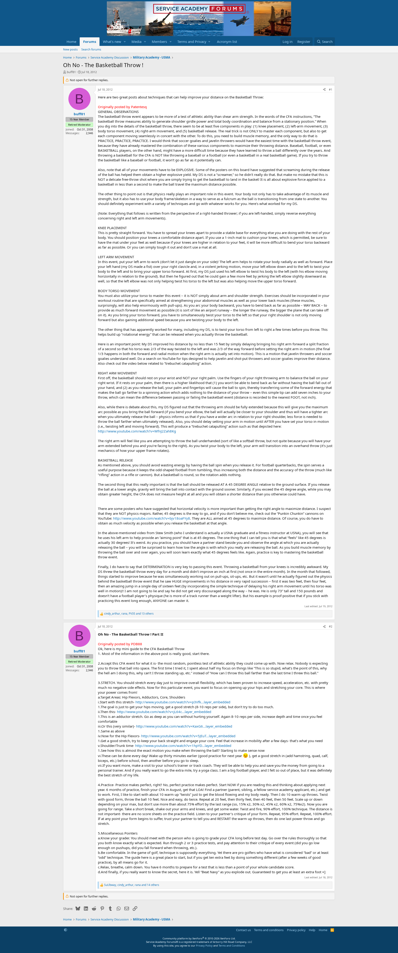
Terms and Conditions (232, 945)
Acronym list (227, 41)
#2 (330, 626)
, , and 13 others (129, 614)
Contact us (243, 930)
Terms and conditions (269, 930)
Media (136, 41)
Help (312, 930)
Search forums (91, 49)
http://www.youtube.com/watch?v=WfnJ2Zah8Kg (137, 431)
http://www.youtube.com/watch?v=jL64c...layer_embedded (164, 711)
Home (71, 41)
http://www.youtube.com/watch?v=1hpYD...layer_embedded (183, 745)
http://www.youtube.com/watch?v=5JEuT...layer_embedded (188, 736)
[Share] (324, 89)
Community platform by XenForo (199, 938)
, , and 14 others (131, 885)
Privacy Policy (204, 945)
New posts (70, 49)
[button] (125, 41)
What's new (112, 41)
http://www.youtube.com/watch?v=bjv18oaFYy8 (151, 518)
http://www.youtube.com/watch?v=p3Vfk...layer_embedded (182, 702)
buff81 (71, 72)
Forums (89, 41)
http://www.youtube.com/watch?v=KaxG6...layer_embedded (184, 726)
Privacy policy (296, 930)
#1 (330, 90)
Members (159, 41)
